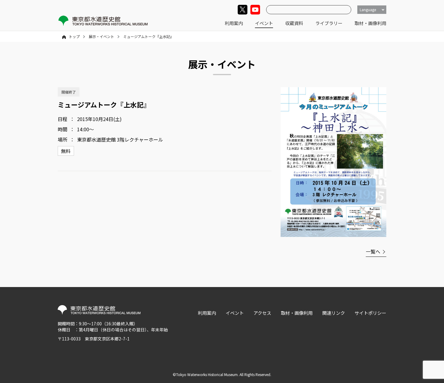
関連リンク (333, 313)
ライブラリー (329, 23)
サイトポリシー (370, 313)
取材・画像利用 (370, 23)
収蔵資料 (294, 23)
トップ (74, 36)
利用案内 (234, 23)
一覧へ (373, 251)
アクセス (262, 313)
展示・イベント (101, 36)
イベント (264, 23)
